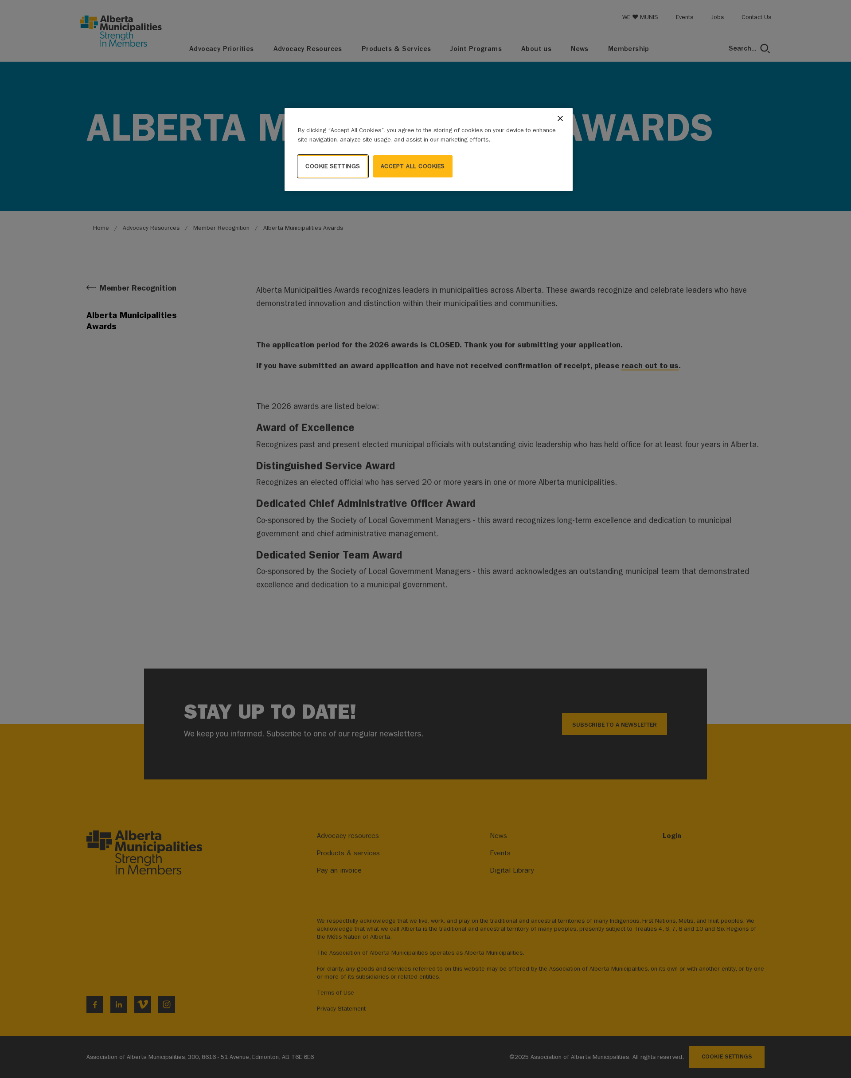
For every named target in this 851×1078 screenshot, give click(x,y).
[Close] (560, 118)
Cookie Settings (332, 166)
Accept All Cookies (413, 166)
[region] (429, 149)
